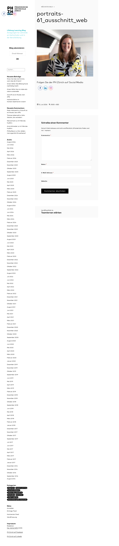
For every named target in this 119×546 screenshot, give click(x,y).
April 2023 (10, 249)
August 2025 (11, 175)
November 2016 (12, 469)
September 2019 (12, 374)
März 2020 (10, 354)
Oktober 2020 (12, 334)
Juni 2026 (10, 145)
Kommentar (46, 135)
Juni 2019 (10, 378)
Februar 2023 (11, 256)
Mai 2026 (10, 148)
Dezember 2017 (12, 429)
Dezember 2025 (12, 161)
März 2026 (10, 155)
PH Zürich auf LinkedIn (14, 536)
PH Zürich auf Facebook (15, 532)
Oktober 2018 (11, 402)
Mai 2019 (10, 381)
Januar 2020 (11, 361)
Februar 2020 (11, 358)
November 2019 (12, 368)
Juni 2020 (10, 344)
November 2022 (12, 263)
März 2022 (10, 290)
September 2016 (12, 476)
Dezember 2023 (12, 226)
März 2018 (10, 418)
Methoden (11, 495)
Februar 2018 (11, 422)
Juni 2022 (10, 280)
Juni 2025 (10, 178)
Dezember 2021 (12, 297)
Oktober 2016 (11, 473)
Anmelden (10, 508)
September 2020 (12, 337)
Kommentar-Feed (13, 514)
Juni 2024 (10, 212)
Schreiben (19, 495)
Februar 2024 (11, 222)
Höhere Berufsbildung (15, 492)
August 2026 (11, 142)
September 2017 (12, 439)
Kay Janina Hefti (12, 528)
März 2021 (10, 320)
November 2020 (12, 330)
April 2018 (10, 415)
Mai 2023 (10, 246)
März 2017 (10, 456)
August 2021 (11, 307)
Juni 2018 (10, 408)
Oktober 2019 (11, 371)
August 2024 (11, 205)
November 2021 (12, 300)
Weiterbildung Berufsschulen (17, 499)
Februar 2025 (11, 192)
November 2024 (12, 199)
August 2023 (11, 239)
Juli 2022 (10, 276)
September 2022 (12, 270)
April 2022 (10, 287)
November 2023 (12, 229)
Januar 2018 (11, 425)
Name (44, 164)
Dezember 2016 (12, 466)
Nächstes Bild (47, 7)
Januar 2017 (11, 462)
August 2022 (11, 273)
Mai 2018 (10, 412)
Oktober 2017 (11, 435)
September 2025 (12, 172)
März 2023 (10, 253)
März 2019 (10, 388)
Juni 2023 (10, 243)
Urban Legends (13, 497)
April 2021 (10, 317)
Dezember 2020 (12, 327)
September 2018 (12, 405)
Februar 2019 (11, 391)
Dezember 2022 (12, 260)
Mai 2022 (10, 283)
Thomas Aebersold (13, 115)
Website (44, 181)
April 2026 (10, 151)
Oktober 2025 (11, 168)
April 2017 (10, 452)
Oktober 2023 (11, 232)
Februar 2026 (11, 158)
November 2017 (12, 432)
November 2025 (12, 165)
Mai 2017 (10, 449)
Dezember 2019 (12, 364)
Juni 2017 (10, 445)
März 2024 (10, 219)
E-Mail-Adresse (47, 173)
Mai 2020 (10, 347)
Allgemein (11, 488)
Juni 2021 (10, 310)
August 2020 (11, 341)
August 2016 (11, 479)
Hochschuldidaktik (14, 490)
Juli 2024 (10, 209)
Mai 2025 (10, 182)
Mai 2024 (10, 216)
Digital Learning (21, 488)
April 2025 (10, 185)
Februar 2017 (11, 459)
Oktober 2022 (11, 266)
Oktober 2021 (11, 304)
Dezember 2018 (12, 395)
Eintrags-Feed (12, 511)
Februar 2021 (11, 324)
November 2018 (12, 398)
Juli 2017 (10, 442)
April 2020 (10, 351)
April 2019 (10, 385)
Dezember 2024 (12, 195)
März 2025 (10, 189)
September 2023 (12, 236)
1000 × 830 (55, 104)
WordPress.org (12, 517)
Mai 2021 (10, 314)
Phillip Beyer (11, 131)
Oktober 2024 (11, 202)
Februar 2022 (11, 293)
